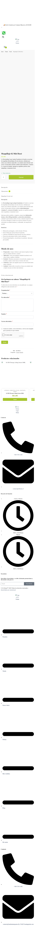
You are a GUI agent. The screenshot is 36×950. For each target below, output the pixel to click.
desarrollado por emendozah (8, 590)
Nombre (4, 314)
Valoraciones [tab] (5, 191)
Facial (10, 51)
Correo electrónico (7, 321)
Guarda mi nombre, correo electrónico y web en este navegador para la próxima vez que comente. (18, 329)
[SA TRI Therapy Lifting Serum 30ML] (15, 375)
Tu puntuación (5, 290)
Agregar (21, 177)
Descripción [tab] (4, 187)
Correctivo (12, 390)
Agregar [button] (15, 399)
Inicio (2, 51)
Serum (15, 391)
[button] (3, 37)
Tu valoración (5, 297)
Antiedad (6, 390)
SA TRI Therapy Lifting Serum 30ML (15, 393)
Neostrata (22, 390)
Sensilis (21, 352)
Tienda (6, 51)
